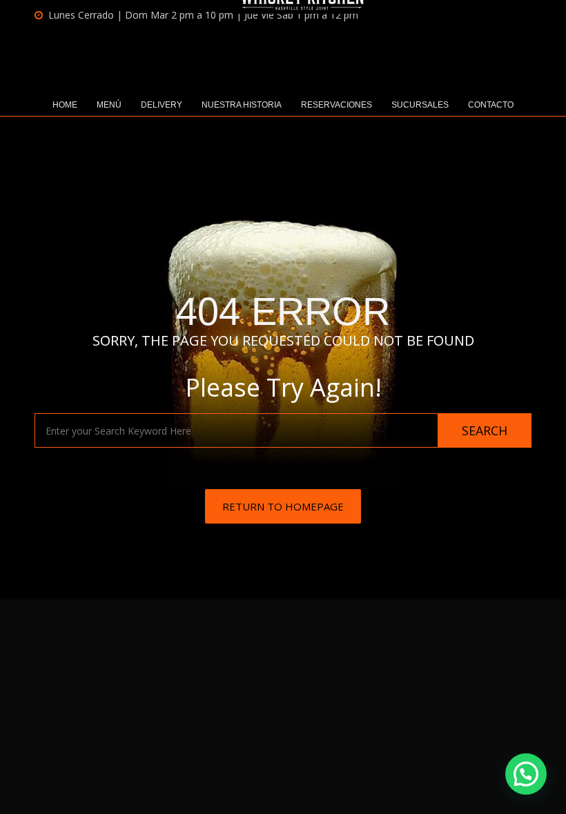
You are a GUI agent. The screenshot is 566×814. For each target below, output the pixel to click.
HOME (64, 105)
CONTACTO (491, 105)
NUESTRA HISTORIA (242, 105)
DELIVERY (161, 105)
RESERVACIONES (336, 105)
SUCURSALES (420, 105)
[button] (526, 774)
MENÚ (109, 105)
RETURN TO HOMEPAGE (283, 506)
